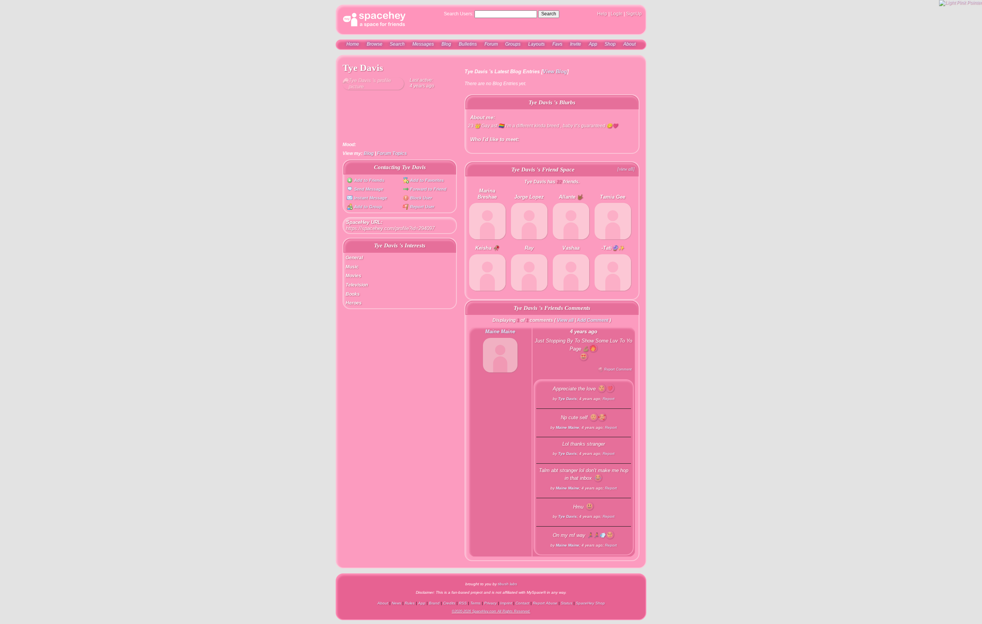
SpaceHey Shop (590, 603)
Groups (513, 44)
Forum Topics (392, 153)
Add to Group (367, 206)
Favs (557, 44)
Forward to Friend (428, 189)
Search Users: (458, 13)
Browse (374, 44)
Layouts (536, 44)
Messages (423, 44)
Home (352, 44)
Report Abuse (545, 603)
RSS (463, 603)
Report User (421, 206)
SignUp (634, 13)
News (396, 603)
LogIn (617, 13)
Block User (420, 198)
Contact (522, 603)
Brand (434, 603)
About (629, 44)
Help (602, 13)
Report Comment (617, 369)
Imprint (506, 603)
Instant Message (370, 198)
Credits (449, 603)
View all (565, 320)
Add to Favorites (426, 180)
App (593, 44)
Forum (491, 44)
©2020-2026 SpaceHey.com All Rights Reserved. (491, 611)
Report (609, 399)
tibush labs (507, 584)
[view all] (626, 169)
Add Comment (592, 320)
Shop (610, 44)
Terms (475, 603)
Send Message (368, 189)
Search (548, 13)
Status (566, 603)
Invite (575, 44)
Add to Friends (368, 180)
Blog (446, 44)
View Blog (555, 71)
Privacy (490, 603)
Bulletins (468, 44)
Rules (410, 603)
